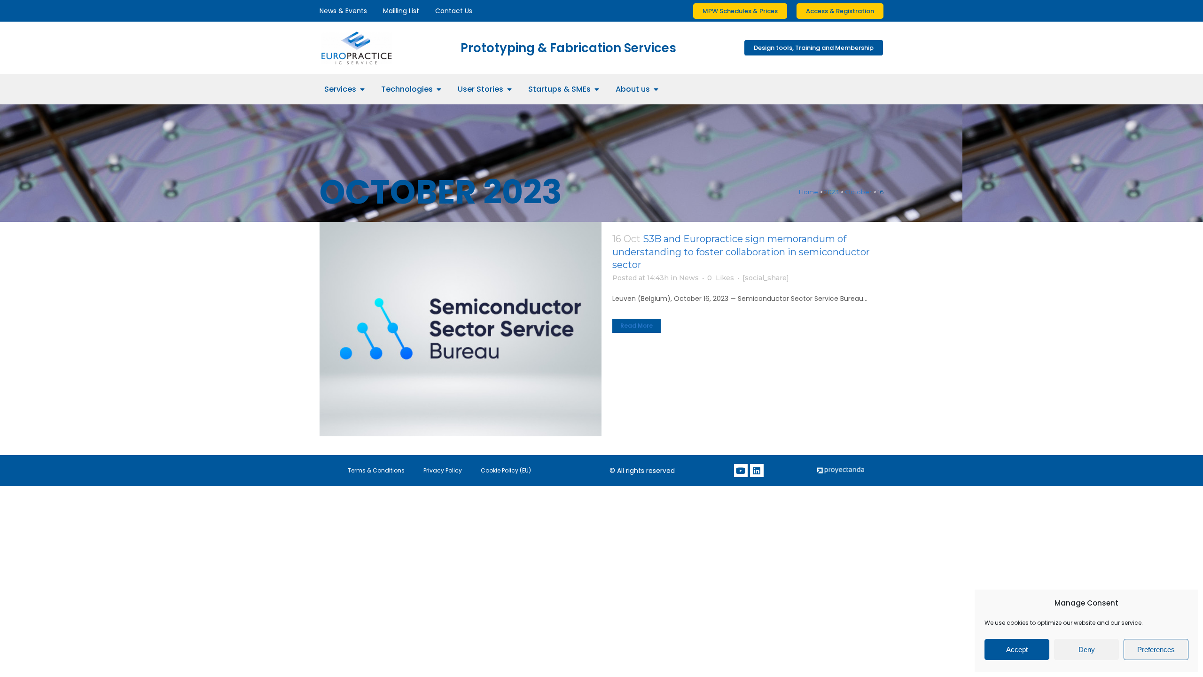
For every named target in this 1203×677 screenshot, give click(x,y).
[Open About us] (656, 89)
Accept (1017, 649)
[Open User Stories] (509, 89)
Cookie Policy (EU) (506, 470)
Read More (636, 326)
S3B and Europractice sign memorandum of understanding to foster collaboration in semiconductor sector (741, 251)
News (689, 278)
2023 (831, 192)
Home (808, 192)
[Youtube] (741, 471)
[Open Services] (362, 89)
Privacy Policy (442, 470)
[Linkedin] (757, 471)
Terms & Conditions (376, 470)
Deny (1086, 649)
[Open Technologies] (439, 89)
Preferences (1156, 649)
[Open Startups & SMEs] (597, 89)
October (858, 192)
